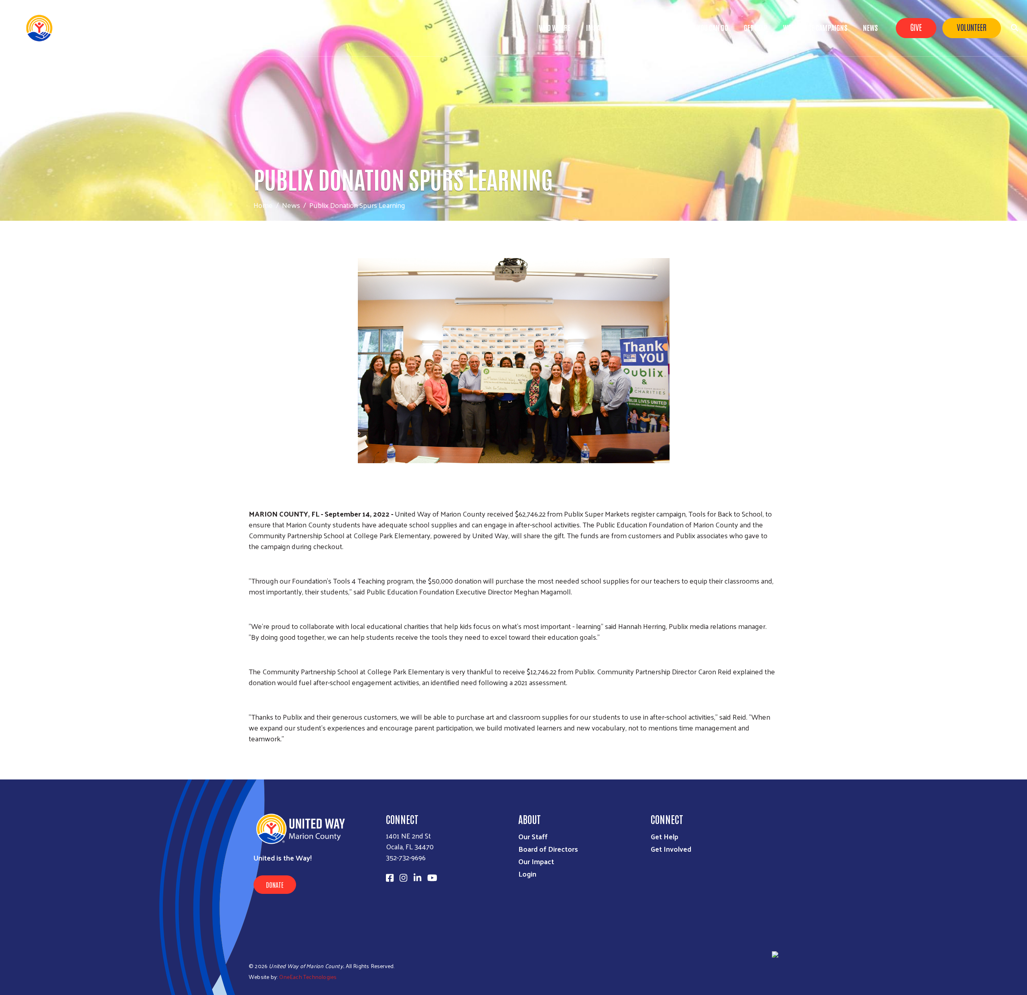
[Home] (72, 28)
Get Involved (671, 848)
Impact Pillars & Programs (626, 27)
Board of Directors (548, 848)
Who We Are (554, 27)
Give (916, 27)
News (870, 27)
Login (527, 873)
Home (263, 204)
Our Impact (536, 861)
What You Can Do (704, 27)
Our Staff (533, 836)
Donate (275, 885)
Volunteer (971, 27)
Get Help (755, 27)
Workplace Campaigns (815, 27)
